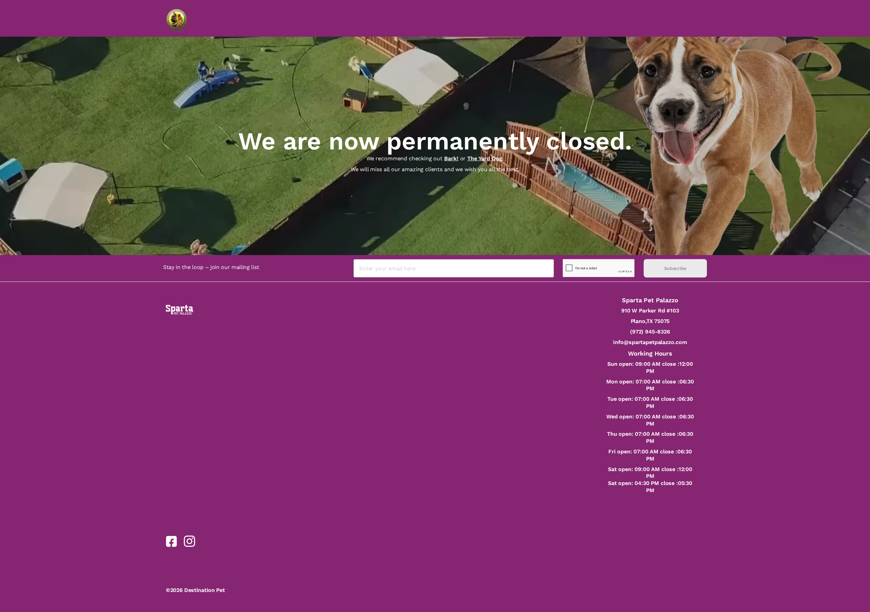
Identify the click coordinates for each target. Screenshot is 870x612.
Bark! (451, 158)
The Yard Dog (484, 158)
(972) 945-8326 (650, 331)
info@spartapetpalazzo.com (650, 342)
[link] (171, 541)
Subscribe (675, 268)
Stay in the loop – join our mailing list (211, 267)
